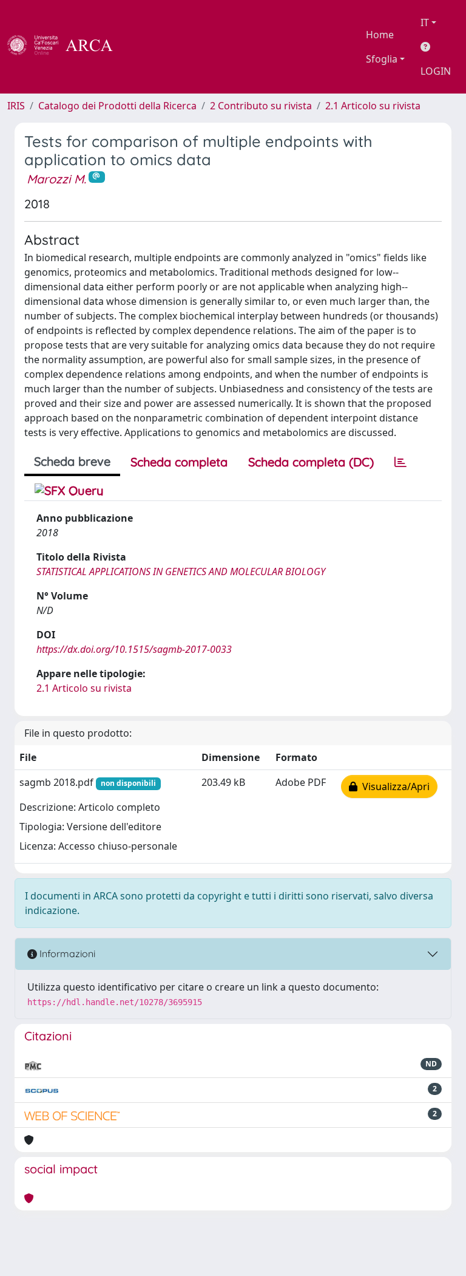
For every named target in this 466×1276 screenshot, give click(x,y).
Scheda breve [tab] (72, 461)
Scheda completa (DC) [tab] (311, 461)
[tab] (400, 462)
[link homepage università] (145, 46)
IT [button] (424, 22)
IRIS (16, 105)
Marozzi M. (56, 178)
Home (380, 34)
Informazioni (66, 953)
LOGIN (435, 71)
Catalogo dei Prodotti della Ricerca (117, 105)
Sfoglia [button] (381, 59)
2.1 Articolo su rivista (372, 105)
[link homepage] (66, 46)
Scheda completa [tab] (179, 461)
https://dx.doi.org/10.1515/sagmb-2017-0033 (134, 649)
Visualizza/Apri (393, 786)
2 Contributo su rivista (261, 105)
